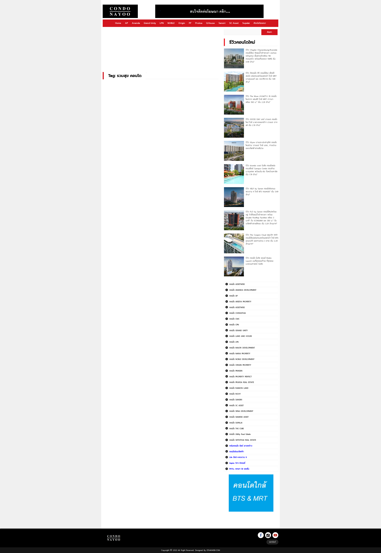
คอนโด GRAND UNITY (238, 330)
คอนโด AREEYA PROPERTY (240, 301)
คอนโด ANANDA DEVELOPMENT (242, 289)
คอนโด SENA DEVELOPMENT (241, 411)
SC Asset (234, 23)
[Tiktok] (268, 535)
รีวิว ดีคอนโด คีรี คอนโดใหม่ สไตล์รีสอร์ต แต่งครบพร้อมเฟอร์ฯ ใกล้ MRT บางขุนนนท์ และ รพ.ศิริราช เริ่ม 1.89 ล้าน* (261, 77)
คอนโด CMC (234, 318)
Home (118, 23)
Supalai (246, 23)
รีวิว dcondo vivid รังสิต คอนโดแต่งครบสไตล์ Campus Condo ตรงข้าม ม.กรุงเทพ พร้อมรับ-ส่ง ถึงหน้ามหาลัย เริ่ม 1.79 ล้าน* (261, 170)
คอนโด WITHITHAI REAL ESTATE (242, 439)
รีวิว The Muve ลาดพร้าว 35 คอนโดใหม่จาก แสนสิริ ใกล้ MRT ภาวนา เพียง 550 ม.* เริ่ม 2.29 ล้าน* (261, 99)
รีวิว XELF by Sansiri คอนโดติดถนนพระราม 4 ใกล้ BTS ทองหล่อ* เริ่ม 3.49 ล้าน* (262, 191)
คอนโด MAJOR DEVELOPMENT (242, 347)
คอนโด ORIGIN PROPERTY (240, 364)
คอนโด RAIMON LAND (238, 387)
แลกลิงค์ (272, 541)
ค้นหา (269, 32)
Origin (181, 23)
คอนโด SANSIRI (235, 399)
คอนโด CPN (234, 324)
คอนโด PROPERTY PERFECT (240, 376)
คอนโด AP (233, 295)
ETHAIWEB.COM (213, 550)
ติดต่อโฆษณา (260, 23)
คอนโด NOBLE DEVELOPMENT (241, 359)
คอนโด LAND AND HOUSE (240, 336)
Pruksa (198, 23)
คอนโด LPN (234, 341)
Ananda (136, 23)
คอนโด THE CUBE (236, 428)
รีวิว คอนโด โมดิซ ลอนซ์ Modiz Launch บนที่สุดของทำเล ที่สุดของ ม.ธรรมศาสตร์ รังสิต (259, 260)
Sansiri (222, 23)
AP (126, 23)
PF (190, 23)
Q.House (210, 23)
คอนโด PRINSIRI (235, 370)
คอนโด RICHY (235, 393)
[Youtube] (275, 535)
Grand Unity (150, 23)
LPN (162, 23)
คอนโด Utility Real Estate (240, 434)
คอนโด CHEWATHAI (237, 312)
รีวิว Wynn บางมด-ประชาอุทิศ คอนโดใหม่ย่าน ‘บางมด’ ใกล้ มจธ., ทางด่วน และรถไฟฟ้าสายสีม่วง (261, 145)
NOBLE (171, 23)
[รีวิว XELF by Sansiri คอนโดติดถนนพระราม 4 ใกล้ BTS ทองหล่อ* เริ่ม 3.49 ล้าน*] (234, 197)
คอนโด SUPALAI (235, 422)
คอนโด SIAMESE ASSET (239, 416)
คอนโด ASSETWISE (237, 284)
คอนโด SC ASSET (236, 405)
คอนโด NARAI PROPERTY (239, 353)
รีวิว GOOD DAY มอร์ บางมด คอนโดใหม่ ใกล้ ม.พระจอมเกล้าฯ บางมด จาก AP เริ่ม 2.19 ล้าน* (261, 122)
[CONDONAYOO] (120, 11)
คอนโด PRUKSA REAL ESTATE (241, 382)
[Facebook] (261, 535)
